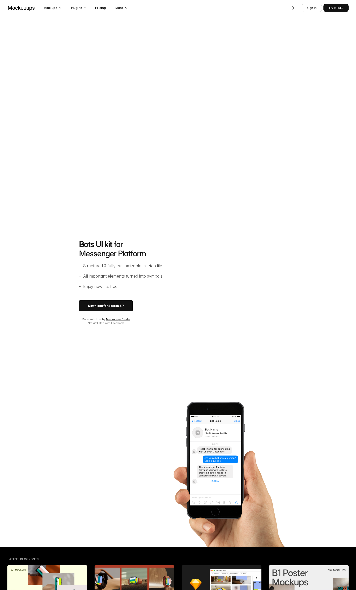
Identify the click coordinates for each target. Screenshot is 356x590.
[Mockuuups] (21, 8)
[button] (52, 8)
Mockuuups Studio (118, 319)
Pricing (100, 8)
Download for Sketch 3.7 (106, 305)
